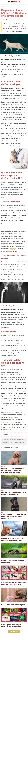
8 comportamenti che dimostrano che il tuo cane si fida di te (14, 584)
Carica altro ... (14, 631)
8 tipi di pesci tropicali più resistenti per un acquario (11, 626)
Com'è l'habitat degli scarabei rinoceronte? (12, 562)
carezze (13, 248)
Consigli (3, 490)
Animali (3, 466)
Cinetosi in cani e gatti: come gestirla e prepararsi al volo (12, 540)
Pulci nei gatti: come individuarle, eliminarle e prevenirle (13, 493)
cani (11, 91)
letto (10, 279)
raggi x (24, 391)
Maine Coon (17, 104)
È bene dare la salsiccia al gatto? (13, 605)
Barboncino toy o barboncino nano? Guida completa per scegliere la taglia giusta (12, 470)
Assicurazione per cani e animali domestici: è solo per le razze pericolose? (13, 516)
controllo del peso (7, 422)
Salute (2, 6)
